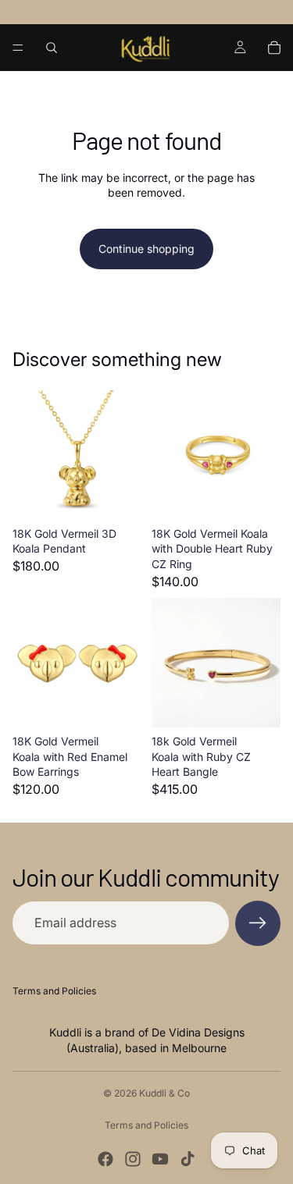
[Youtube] (160, 1159)
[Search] (51, 47)
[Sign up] (257, 923)
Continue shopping (146, 248)
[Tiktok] (187, 1159)
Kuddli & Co (164, 1093)
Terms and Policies (54, 991)
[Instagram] (132, 1159)
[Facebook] (105, 1159)
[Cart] (274, 47)
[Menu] (18, 48)
